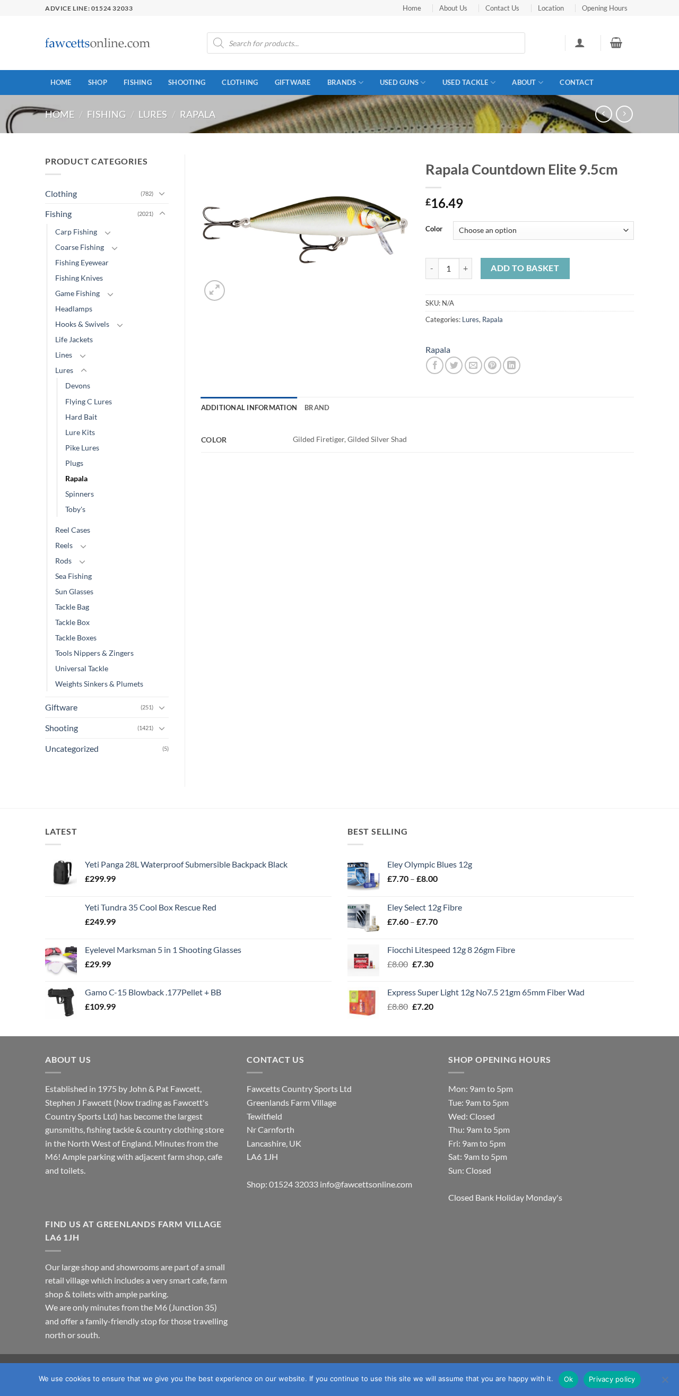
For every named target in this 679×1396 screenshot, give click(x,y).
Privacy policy (612, 1379)
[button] (579, 42)
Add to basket (525, 268)
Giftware (293, 82)
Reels (64, 545)
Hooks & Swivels (82, 323)
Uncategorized (72, 748)
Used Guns (399, 82)
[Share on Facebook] (434, 365)
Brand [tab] (316, 407)
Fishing (138, 82)
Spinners (79, 493)
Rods (63, 560)
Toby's (75, 509)
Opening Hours (605, 8)
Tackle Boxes (76, 637)
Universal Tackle (81, 668)
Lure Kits (80, 432)
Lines (63, 354)
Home (412, 8)
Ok (568, 1379)
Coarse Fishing (79, 247)
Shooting (186, 82)
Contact (577, 82)
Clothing (240, 82)
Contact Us (502, 8)
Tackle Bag (72, 606)
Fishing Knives (79, 277)
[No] (664, 1382)
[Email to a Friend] (473, 365)
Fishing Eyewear (82, 262)
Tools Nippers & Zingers (94, 652)
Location (551, 8)
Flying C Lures (88, 401)
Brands (341, 82)
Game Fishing (77, 293)
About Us (453, 8)
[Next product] (603, 114)
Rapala (197, 114)
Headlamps (73, 308)
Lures (152, 114)
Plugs (74, 462)
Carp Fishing (76, 231)
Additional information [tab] (249, 407)
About (524, 82)
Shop (97, 82)
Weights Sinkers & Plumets (99, 683)
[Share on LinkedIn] (511, 365)
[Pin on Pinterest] (492, 365)
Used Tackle (465, 82)
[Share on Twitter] (454, 365)
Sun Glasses (74, 591)
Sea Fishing (73, 575)
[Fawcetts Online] (98, 43)
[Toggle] (162, 193)
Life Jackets (74, 339)
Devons (77, 385)
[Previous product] (624, 114)
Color (433, 229)
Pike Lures (82, 447)
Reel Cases (72, 529)
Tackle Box (72, 622)
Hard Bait (81, 416)
